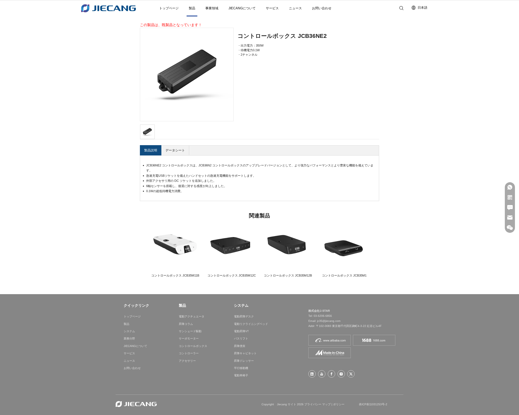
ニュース (295, 8)
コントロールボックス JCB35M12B (288, 275)
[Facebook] (331, 374)
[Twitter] (351, 374)
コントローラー (189, 353)
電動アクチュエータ (191, 316)
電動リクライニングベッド (251, 324)
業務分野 (129, 338)
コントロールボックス (193, 346)
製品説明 (150, 150)
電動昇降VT (241, 331)
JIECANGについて (242, 8)
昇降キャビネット (245, 353)
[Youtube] (321, 374)
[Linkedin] (312, 374)
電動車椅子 (241, 375)
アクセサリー (187, 360)
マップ (326, 404)
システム (129, 331)
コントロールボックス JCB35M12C (231, 275)
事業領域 (211, 8)
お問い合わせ (321, 8)
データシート (175, 150)
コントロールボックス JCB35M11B (175, 275)
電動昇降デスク (244, 316)
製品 (192, 8)
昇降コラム (186, 324)
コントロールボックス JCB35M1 (344, 275)
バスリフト (241, 338)
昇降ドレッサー (244, 360)
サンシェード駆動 (190, 331)
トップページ (169, 8)
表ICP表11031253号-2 (373, 404)
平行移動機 (241, 368)
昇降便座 (239, 346)
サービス (272, 8)
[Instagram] (341, 374)
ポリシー (338, 404)
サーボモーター (189, 338)
